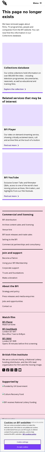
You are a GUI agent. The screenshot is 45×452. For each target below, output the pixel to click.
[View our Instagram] (12, 370)
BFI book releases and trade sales (17, 234)
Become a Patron (10, 258)
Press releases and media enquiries (18, 296)
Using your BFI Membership (14, 263)
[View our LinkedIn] (16, 370)
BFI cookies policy (29, 434)
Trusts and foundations (13, 272)
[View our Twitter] (4, 370)
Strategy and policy (10, 291)
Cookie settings (22, 442)
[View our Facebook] (8, 370)
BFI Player (7, 322)
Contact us (7, 306)
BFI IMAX (6, 338)
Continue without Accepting (34, 422)
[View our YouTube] (20, 370)
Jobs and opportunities (12, 301)
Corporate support (10, 268)
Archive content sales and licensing (18, 224)
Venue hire (7, 229)
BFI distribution (9, 219)
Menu (36, 3)
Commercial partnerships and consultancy (21, 244)
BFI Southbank (9, 329)
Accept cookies (22, 447)
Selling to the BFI (9, 239)
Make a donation (9, 277)
